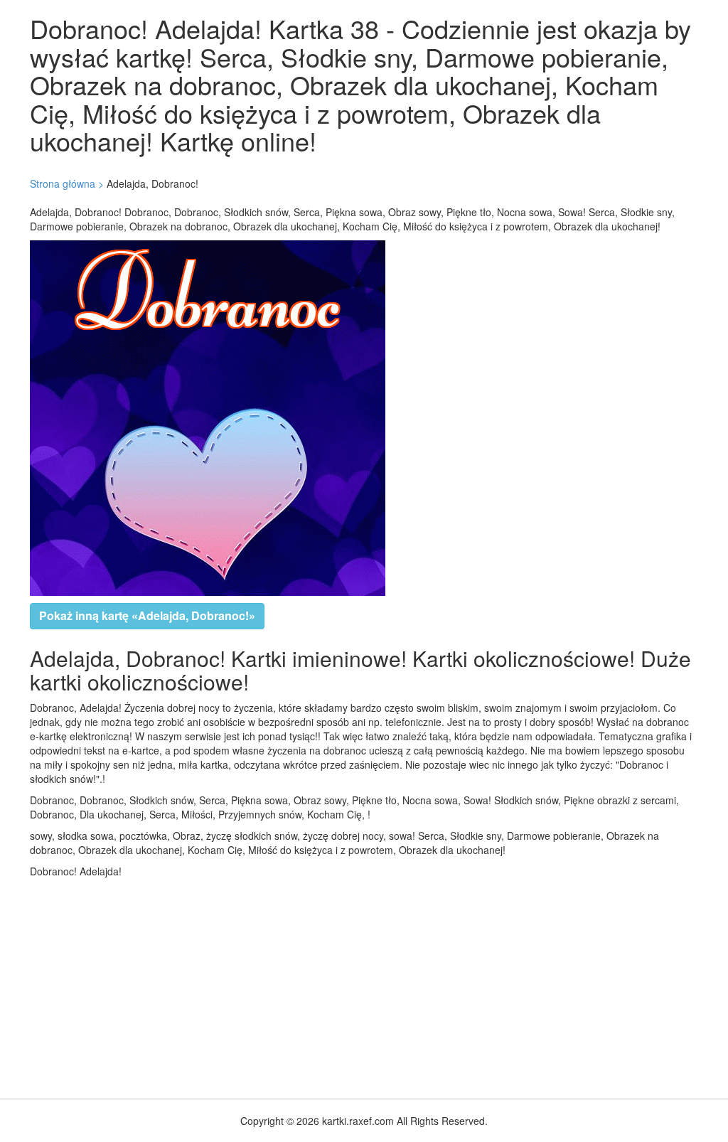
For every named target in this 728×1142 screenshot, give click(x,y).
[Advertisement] (364, 984)
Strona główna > (67, 183)
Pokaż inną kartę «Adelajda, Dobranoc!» (147, 615)
